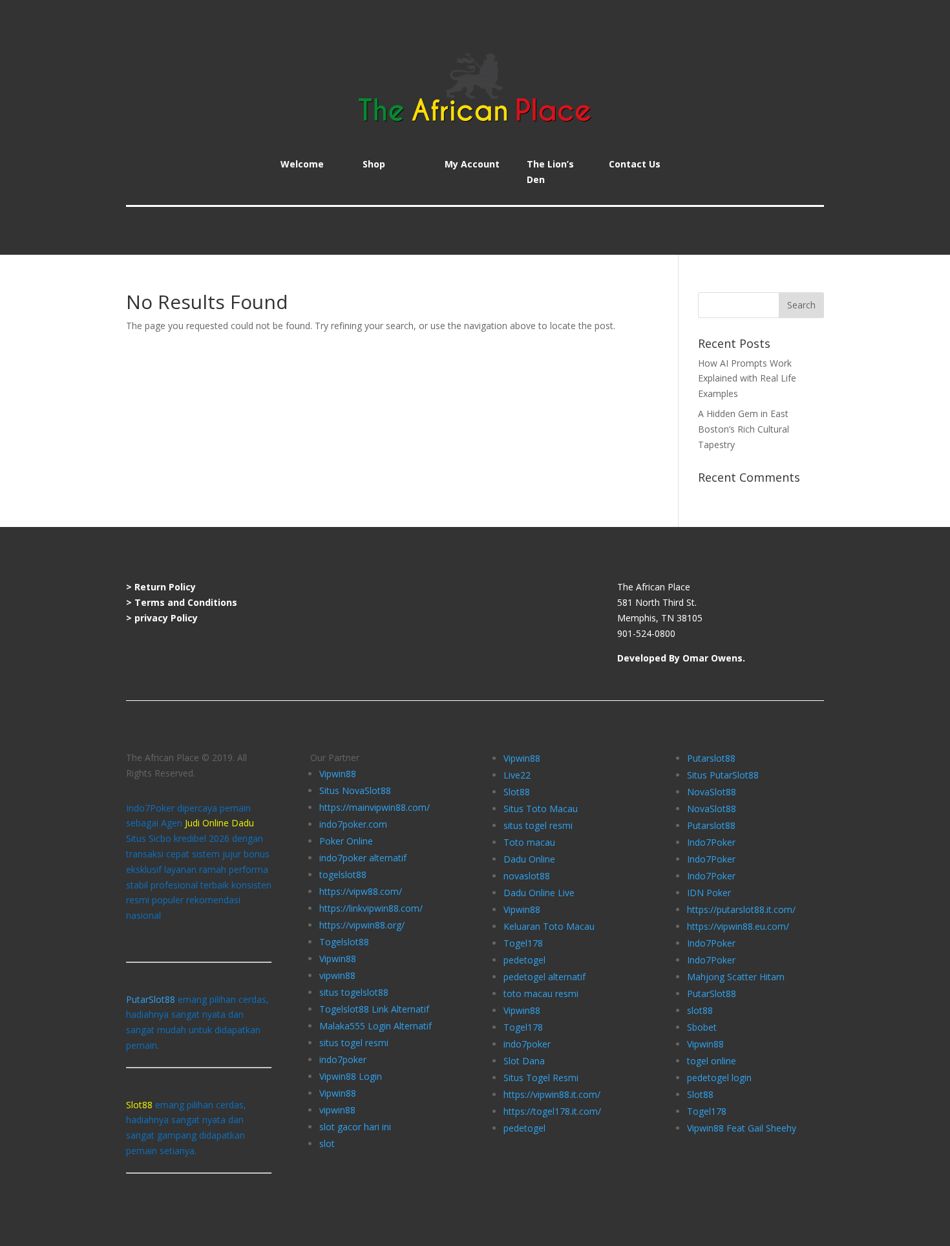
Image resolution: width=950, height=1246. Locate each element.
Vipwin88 (337, 774)
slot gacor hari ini (355, 1127)
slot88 (700, 1010)
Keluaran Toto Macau (549, 926)
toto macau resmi (540, 993)
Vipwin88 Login (350, 1076)
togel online (711, 1061)
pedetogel (524, 960)
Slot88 (516, 792)
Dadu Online (529, 859)
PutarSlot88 (150, 999)
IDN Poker (709, 892)
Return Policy (165, 587)
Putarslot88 (711, 758)
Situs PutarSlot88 (723, 775)
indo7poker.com (353, 824)
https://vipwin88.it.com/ (551, 1094)
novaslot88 (526, 876)
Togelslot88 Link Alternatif (374, 1009)
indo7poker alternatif (362, 858)
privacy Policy (166, 618)
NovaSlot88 (711, 792)
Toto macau (529, 842)
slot (327, 1143)
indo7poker (342, 1059)
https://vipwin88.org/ (362, 925)
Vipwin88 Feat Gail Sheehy (741, 1128)
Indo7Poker (711, 842)
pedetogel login (719, 1077)
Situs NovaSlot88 (355, 790)
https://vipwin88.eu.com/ (738, 926)
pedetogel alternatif (544, 977)
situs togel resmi (353, 1043)
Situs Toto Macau (540, 808)
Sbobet (702, 1027)
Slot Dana (524, 1061)
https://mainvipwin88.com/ (374, 807)
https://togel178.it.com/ (552, 1111)
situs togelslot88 (353, 992)
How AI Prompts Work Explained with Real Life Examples (747, 378)
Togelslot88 (344, 942)
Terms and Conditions (185, 602)
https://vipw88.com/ (360, 891)
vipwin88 (337, 975)
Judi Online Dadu (219, 823)
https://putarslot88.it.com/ (741, 909)
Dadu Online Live (539, 892)
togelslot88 (342, 874)
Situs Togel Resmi (540, 1077)
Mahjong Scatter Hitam (736, 977)
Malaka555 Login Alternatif (375, 1026)
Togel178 (523, 943)
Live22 (517, 775)
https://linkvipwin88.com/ (371, 908)
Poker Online (346, 841)
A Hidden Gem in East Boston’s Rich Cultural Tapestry (743, 429)
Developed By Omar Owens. (681, 658)
